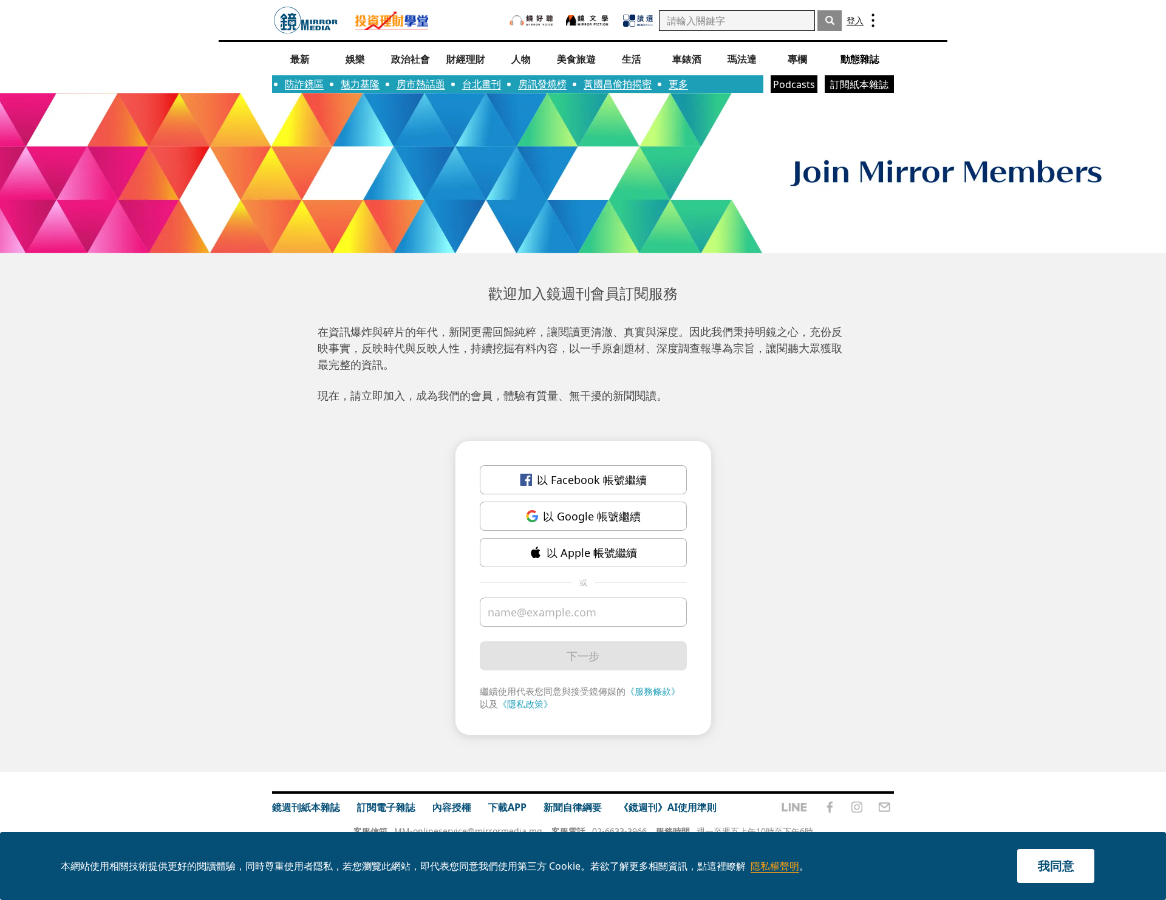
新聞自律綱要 (573, 807)
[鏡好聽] (531, 20)
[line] (794, 807)
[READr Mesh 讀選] (638, 21)
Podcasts (794, 84)
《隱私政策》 (525, 704)
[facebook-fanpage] (829, 807)
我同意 (1056, 865)
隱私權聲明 (775, 866)
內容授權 (451, 807)
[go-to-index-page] (305, 20)
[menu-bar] (873, 20)
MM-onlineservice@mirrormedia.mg (468, 831)
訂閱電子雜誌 (386, 807)
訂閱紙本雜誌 (859, 84)
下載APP (507, 807)
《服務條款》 (653, 691)
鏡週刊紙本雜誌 (306, 807)
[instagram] (857, 807)
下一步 (583, 656)
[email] (884, 807)
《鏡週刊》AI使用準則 (668, 807)
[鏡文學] (588, 20)
